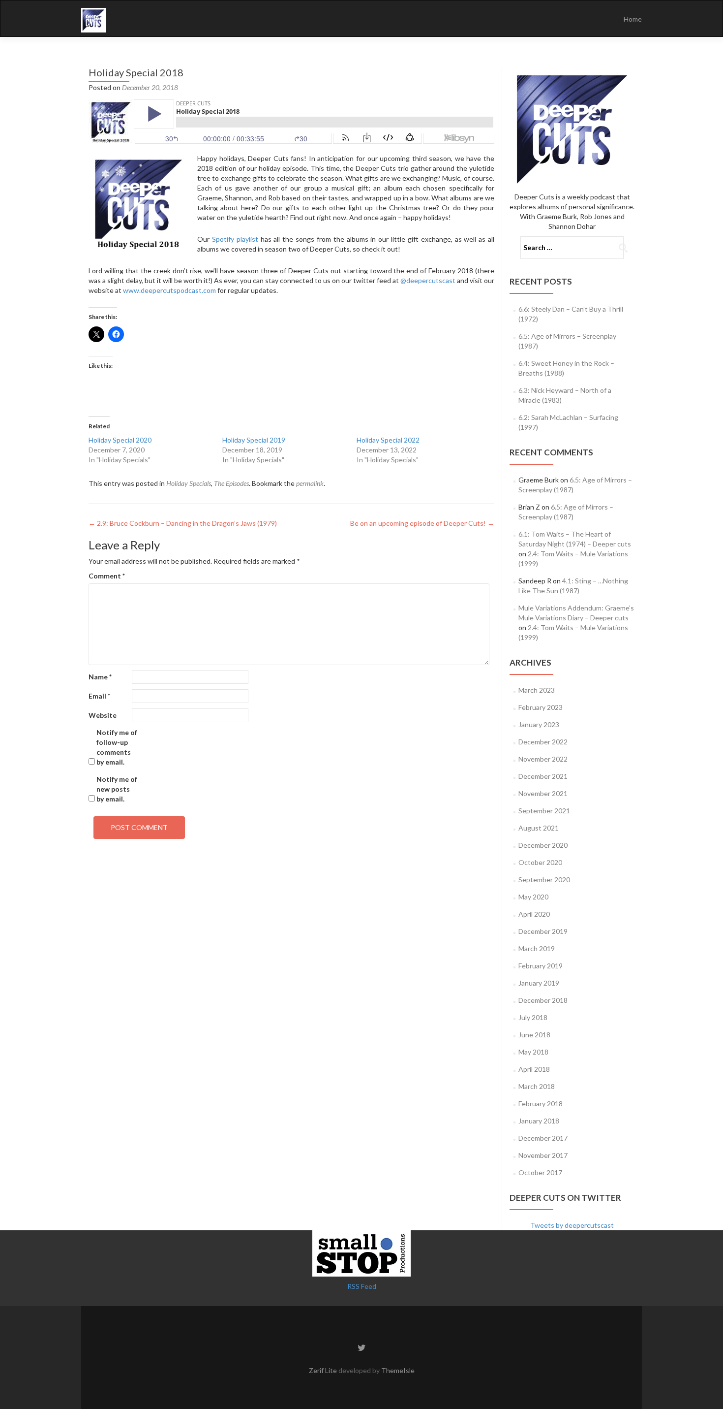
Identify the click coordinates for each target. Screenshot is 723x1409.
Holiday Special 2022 (388, 440)
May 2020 (533, 897)
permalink (310, 483)
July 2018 (532, 1017)
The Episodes (231, 483)
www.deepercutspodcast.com (169, 290)
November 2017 (543, 1155)
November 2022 (543, 759)
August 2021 (538, 828)
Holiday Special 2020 (120, 440)
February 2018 (540, 1103)
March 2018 (536, 1086)
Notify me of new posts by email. (116, 789)
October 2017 (540, 1172)
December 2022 (543, 741)
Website (103, 715)
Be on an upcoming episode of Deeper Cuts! (422, 523)
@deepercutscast (427, 280)
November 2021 (543, 793)
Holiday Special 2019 (253, 440)
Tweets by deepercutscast (572, 1225)
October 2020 (540, 862)
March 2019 (536, 948)
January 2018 (538, 1121)
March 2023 (536, 690)
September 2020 (544, 879)
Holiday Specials (188, 483)
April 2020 (534, 914)
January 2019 (538, 983)
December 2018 (543, 1000)
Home (633, 19)
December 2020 (543, 845)
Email (99, 696)
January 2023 (538, 724)
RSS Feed (361, 1286)
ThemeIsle (398, 1370)
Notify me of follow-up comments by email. (116, 747)
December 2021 (543, 776)
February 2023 (540, 707)
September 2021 (544, 810)
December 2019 (543, 931)
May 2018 (533, 1052)
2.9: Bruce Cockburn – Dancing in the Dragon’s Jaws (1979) (183, 523)
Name (100, 676)
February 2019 (540, 965)
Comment (107, 576)
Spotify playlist (235, 239)
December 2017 (543, 1138)
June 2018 (534, 1034)
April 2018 (534, 1069)
